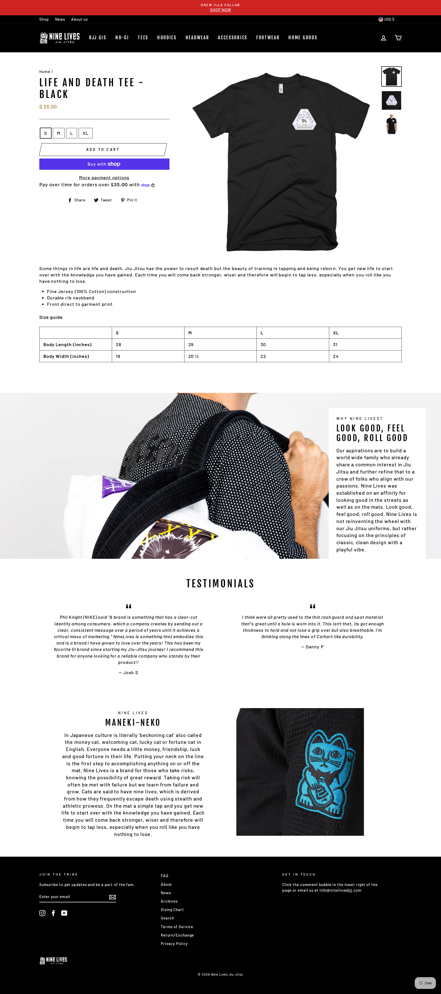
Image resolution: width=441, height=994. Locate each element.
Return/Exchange (177, 935)
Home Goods (302, 37)
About (166, 884)
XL (86, 133)
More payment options (104, 177)
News (60, 19)
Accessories (232, 37)
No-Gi (122, 37)
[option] (220, 8)
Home (44, 71)
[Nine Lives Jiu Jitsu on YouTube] (64, 913)
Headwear (197, 37)
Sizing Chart (172, 909)
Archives (169, 901)
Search (167, 918)
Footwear (268, 37)
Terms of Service (177, 926)
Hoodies (167, 37)
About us (79, 19)
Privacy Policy (174, 943)
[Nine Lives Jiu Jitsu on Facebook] (53, 913)
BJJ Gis (97, 37)
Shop (44, 19)
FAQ (164, 875)
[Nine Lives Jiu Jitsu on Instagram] (42, 913)
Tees (143, 37)
